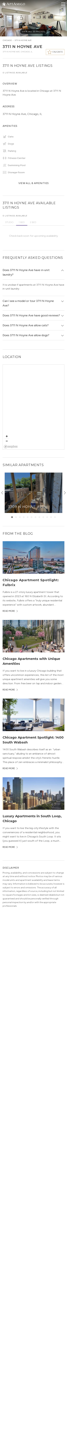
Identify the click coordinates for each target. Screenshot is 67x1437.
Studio (9, 222)
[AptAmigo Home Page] (15, 3)
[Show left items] (2, 492)
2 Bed (33, 222)
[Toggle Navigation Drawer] (63, 4)
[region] (34, 407)
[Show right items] (64, 492)
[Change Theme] (4, 4)
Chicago (7, 40)
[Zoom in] (6, 436)
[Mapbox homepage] (11, 446)
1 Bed (22, 222)
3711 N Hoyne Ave (23, 40)
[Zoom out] (6, 441)
